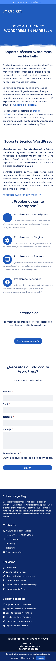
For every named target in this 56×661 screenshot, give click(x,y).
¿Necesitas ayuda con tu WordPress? (22, 194)
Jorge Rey (12, 11)
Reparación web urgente (17, 625)
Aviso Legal (29, 643)
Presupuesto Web (14, 552)
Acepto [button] (41, 658)
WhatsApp (18, 104)
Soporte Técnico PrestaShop (19, 613)
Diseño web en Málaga (16, 572)
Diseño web (11, 567)
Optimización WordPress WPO (19, 621)
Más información (28, 658)
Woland (45, 639)
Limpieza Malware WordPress (19, 617)
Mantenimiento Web (15, 589)
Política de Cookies (28, 649)
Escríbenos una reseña (28, 341)
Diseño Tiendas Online (16, 580)
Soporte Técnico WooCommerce (21, 608)
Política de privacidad (29, 646)
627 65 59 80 (19, 2)
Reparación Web (34, 2)
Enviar (27, 467)
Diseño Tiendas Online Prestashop (21, 584)
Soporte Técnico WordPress (18, 604)
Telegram (31, 104)
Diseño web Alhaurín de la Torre (20, 576)
